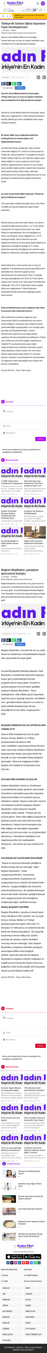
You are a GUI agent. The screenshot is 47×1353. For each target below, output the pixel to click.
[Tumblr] (39, 1262)
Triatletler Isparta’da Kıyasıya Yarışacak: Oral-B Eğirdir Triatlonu (34, 1150)
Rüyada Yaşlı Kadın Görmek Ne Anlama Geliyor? (30, 1197)
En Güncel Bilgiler (36, 1347)
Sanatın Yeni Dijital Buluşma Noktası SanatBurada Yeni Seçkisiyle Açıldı (8, 514)
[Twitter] (11, 1262)
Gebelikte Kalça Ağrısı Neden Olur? (30, 1184)
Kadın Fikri (19, 1347)
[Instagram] (15, 1262)
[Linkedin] (19, 1262)
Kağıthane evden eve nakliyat (23, 1349)
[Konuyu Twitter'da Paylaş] (8, 83)
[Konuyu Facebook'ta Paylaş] (3, 83)
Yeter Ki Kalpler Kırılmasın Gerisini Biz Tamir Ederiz (34, 1119)
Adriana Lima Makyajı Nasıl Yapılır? (29, 1172)
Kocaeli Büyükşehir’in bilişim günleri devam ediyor (9, 543)
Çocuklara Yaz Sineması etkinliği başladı (33, 512)
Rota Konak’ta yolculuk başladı (10, 1119)
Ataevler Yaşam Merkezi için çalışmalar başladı (11, 1089)
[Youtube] (23, 1262)
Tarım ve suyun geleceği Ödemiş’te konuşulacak (11, 1149)
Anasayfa (6, 30)
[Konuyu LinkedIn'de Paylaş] (19, 83)
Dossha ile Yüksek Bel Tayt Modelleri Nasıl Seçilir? (30, 16)
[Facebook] (8, 1262)
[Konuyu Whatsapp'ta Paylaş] (14, 83)
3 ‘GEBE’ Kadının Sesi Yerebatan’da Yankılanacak (12, 482)
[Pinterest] (27, 1262)
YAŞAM (13, 30)
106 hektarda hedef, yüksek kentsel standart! (34, 1089)
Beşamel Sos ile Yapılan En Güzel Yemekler (31, 1222)
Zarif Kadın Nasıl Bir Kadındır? (30, 1209)
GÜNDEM (14, 576)
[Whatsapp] (35, 1262)
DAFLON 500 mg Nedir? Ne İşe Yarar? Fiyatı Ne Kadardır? (30, 1235)
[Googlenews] (31, 1262)
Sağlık (27, 1347)
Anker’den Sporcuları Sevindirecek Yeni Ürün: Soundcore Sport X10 (33, 483)
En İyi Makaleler (9, 1347)
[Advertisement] (23, 384)
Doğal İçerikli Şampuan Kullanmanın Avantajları (33, 542)
